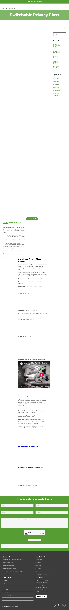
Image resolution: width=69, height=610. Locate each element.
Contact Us (5, 589)
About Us (5, 580)
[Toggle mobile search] (63, 6)
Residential (56, 81)
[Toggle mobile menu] (66, 6)
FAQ (4, 583)
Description (5, 253)
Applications (6, 257)
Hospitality (56, 87)
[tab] (6, 253)
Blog (4, 599)
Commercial (56, 78)
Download (5, 592)
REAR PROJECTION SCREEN (42, 574)
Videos (4, 586)
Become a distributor (8, 595)
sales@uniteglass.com (39, 1)
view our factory (41, 596)
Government (57, 90)
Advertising (56, 84)
